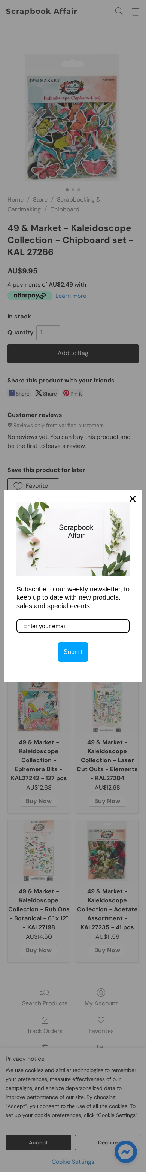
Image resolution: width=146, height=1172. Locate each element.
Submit (73, 652)
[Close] (133, 499)
